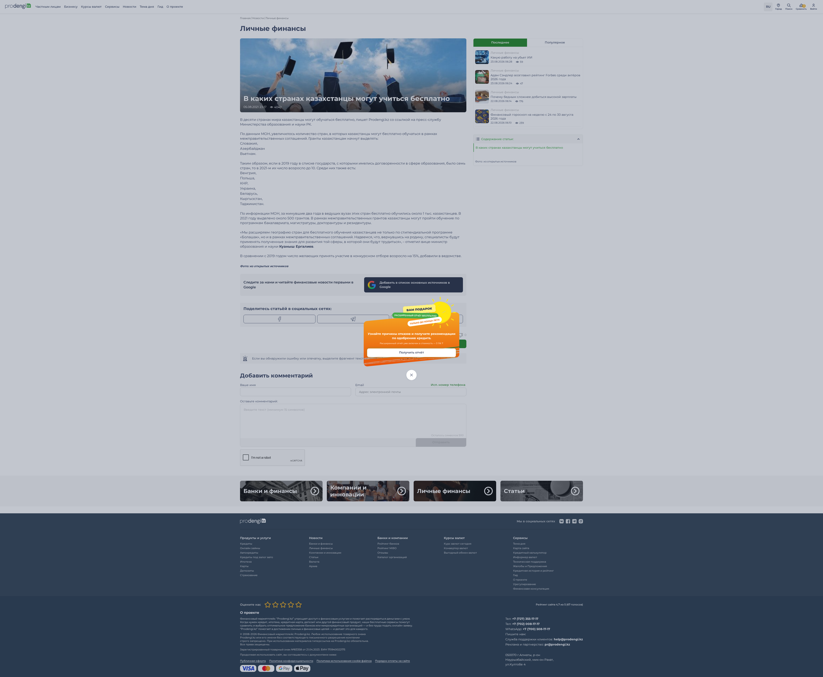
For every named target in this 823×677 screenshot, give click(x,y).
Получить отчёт (411, 353)
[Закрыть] (411, 375)
